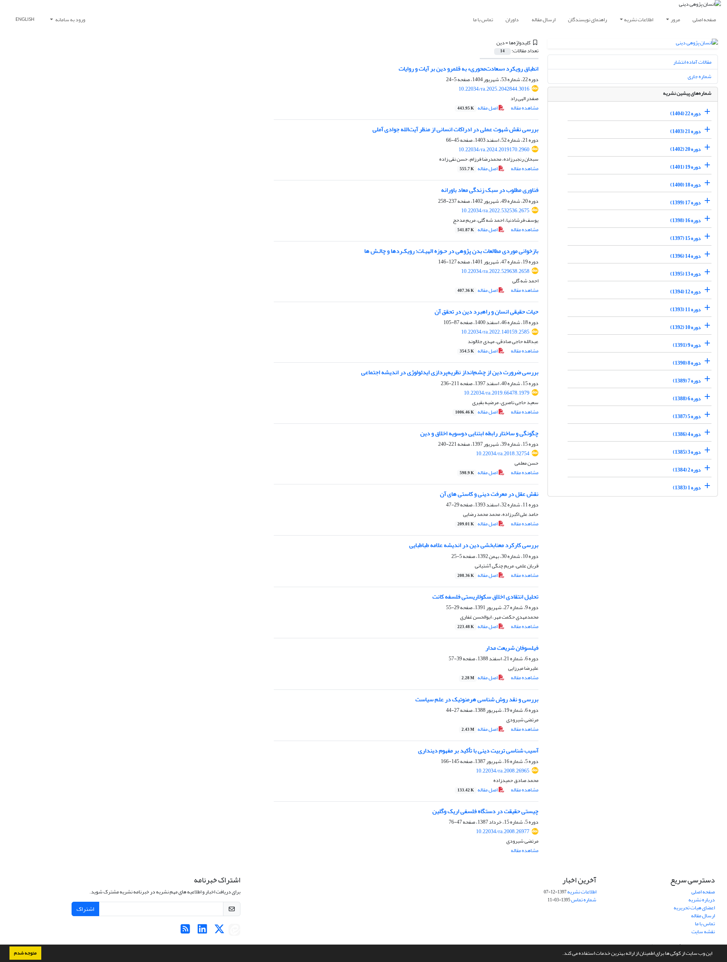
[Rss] (185, 931)
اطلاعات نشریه (638, 19)
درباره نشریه (701, 900)
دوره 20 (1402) (685, 149)
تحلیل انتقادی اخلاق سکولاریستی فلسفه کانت (485, 596)
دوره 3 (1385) (687, 452)
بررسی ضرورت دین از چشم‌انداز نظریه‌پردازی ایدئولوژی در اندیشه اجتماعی (449, 372)
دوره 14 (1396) (685, 256)
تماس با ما (483, 19)
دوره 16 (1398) (685, 220)
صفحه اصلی (704, 19)
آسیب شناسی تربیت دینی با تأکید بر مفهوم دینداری (478, 750)
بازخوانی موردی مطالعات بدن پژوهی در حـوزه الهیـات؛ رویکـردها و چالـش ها (451, 251)
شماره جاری (699, 76)
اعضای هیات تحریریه (694, 907)
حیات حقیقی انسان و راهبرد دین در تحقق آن (486, 311)
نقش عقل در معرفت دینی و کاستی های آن (489, 494)
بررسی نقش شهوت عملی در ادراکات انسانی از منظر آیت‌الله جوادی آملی (455, 129)
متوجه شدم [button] (25, 952)
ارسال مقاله (543, 19)
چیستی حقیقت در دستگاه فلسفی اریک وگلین (485, 811)
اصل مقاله (477, 108)
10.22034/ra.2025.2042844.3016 (494, 89)
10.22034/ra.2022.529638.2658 (495, 271)
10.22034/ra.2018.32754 (502, 453)
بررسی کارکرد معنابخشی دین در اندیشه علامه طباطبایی (473, 545)
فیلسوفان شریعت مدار (511, 647)
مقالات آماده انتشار (692, 62)
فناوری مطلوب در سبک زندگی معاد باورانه (489, 190)
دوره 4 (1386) (687, 434)
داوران (512, 19)
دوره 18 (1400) (685, 185)
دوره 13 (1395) (685, 274)
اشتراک (85, 909)
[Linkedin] (202, 931)
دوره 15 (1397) (685, 238)
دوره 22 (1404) (685, 113)
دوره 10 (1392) (685, 327)
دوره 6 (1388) (687, 398)
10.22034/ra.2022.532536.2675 (495, 210)
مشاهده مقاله (524, 108)
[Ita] (234, 931)
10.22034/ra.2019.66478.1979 (496, 393)
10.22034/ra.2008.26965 (502, 771)
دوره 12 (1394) (685, 292)
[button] (560, 954)
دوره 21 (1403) (685, 131)
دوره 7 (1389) (687, 381)
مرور (675, 19)
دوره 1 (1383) (687, 488)
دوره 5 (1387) (687, 416)
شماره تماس (583, 900)
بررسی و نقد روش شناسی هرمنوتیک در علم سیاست (476, 699)
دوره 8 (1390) (687, 363)
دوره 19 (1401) (685, 167)
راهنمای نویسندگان (587, 19)
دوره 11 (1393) (685, 309)
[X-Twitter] (219, 931)
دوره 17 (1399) (685, 202)
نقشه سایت (703, 931)
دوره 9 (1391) (687, 345)
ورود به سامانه (70, 19)
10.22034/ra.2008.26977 (502, 831)
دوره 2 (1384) (687, 470)
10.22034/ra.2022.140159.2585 (495, 332)
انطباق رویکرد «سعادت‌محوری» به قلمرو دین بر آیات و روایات (468, 68)
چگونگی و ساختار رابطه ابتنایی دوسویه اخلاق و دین (479, 433)
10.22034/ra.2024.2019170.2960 (494, 149)
